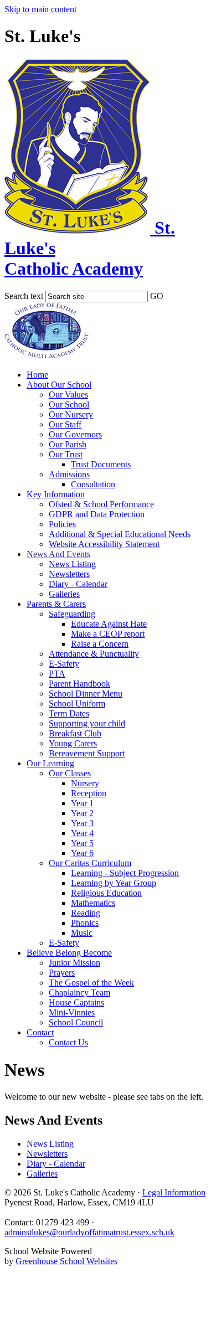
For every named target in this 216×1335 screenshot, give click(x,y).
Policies (62, 524)
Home (37, 374)
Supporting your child (87, 723)
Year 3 (82, 823)
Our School (69, 404)
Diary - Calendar (78, 584)
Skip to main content (40, 9)
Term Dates (69, 713)
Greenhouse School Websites (66, 1261)
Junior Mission (74, 962)
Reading (85, 913)
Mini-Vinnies (72, 1012)
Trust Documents (101, 464)
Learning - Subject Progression (125, 873)
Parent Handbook (79, 683)
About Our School (59, 384)
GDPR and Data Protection (97, 514)
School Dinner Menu (85, 693)
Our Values (68, 394)
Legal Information (173, 1192)
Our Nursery (71, 414)
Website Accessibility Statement (104, 544)
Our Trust (66, 454)
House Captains (76, 1002)
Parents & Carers (56, 604)
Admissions (69, 474)
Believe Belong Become (69, 952)
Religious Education (106, 893)
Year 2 (82, 813)
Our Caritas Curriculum (90, 863)
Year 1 (82, 803)
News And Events (58, 554)
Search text (23, 296)
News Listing (72, 564)
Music (81, 932)
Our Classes (70, 773)
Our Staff (65, 424)
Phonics (85, 922)
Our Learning (50, 763)
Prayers (62, 972)
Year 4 (82, 833)
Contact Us (68, 1042)
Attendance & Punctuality (94, 653)
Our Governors (75, 434)
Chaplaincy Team (79, 992)
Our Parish (67, 444)
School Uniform (77, 703)
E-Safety (64, 663)
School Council (76, 1022)
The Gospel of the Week (91, 982)
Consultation (93, 484)
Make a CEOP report (108, 633)
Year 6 (82, 853)
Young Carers (73, 743)
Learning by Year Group (113, 883)
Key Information (56, 494)
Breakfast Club (75, 733)
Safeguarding (72, 613)
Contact (40, 1032)
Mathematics (93, 903)
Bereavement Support (87, 753)
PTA (57, 673)
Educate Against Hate (109, 623)
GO (156, 296)
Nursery (85, 783)
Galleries (64, 594)
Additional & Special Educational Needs (120, 534)
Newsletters (69, 574)
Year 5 (82, 843)
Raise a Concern (99, 643)
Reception (88, 793)
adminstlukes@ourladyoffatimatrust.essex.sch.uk (89, 1232)
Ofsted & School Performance (101, 504)
